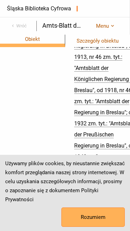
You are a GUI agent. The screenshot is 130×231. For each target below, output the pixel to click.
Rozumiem (93, 217)
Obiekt (32, 39)
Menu (102, 26)
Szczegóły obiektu (98, 41)
